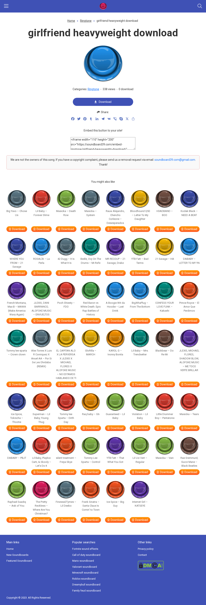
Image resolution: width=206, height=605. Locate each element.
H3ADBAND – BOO (165, 213)
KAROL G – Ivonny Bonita (115, 352)
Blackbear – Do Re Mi (165, 352)
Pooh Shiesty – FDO (66, 304)
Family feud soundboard (86, 590)
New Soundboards (17, 554)
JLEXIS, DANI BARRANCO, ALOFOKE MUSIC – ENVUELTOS (41, 308)
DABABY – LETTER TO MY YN (189, 260)
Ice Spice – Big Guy (115, 503)
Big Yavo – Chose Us (16, 213)
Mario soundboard (83, 560)
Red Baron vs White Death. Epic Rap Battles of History (90, 308)
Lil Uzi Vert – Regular (140, 459)
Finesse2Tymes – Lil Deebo (66, 503)
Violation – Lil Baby (140, 416)
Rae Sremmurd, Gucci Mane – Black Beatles (189, 461)
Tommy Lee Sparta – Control (90, 459)
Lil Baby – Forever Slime (41, 213)
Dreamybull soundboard (86, 584)
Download (105, 101)
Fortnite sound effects (85, 548)
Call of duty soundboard (86, 554)
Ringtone (86, 20)
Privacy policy (145, 548)
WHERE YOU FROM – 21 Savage (17, 262)
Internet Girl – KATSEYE (140, 503)
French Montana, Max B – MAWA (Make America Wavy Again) (16, 308)
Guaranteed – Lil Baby (115, 416)
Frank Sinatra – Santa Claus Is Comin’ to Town (91, 505)
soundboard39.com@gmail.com (174, 159)
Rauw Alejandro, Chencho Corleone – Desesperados (115, 217)
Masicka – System (90, 213)
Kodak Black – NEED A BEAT (189, 213)
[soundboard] (103, 6)
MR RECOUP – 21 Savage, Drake (115, 260)
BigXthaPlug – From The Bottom (140, 304)
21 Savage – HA (164, 258)
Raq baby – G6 (90, 414)
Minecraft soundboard (85, 572)
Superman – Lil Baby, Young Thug (41, 418)
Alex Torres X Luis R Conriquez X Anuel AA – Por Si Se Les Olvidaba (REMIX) (41, 358)
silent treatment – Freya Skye (66, 459)
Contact (142, 554)
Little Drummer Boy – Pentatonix (164, 416)
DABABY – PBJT (16, 457)
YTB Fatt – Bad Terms (139, 260)
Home (71, 20)
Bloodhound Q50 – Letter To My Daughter (140, 215)
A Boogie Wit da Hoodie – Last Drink (115, 306)
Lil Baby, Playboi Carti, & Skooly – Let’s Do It (41, 461)
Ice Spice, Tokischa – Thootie (16, 418)
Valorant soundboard (84, 566)
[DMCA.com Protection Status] (169, 565)
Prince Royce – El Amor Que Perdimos (189, 306)
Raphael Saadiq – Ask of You (17, 503)
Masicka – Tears (189, 414)
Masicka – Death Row (66, 213)
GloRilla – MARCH (90, 352)
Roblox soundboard (84, 578)
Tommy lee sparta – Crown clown (16, 352)
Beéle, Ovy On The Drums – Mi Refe (90, 260)
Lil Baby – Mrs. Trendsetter (139, 352)
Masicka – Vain (165, 457)
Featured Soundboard (19, 560)
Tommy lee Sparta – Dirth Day (66, 418)
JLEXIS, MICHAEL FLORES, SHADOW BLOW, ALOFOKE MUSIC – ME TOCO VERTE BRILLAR (189, 360)
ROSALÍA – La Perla (41, 260)
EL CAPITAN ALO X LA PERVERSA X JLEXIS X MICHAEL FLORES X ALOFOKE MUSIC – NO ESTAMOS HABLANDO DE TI (66, 364)
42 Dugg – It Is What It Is (66, 260)
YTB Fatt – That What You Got (115, 459)
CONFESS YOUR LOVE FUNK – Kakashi (164, 306)
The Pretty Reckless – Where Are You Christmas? (41, 507)
